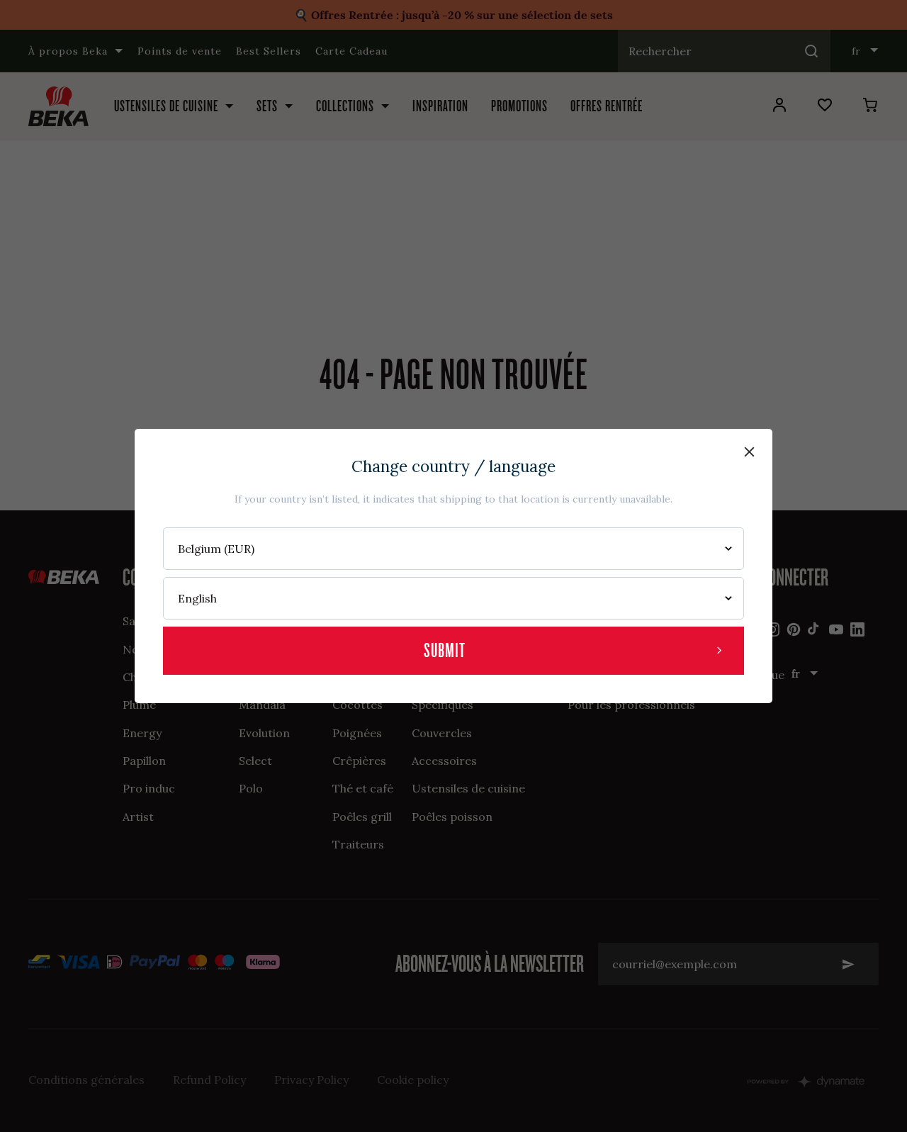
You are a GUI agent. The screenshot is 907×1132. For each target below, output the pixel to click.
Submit (445, 650)
